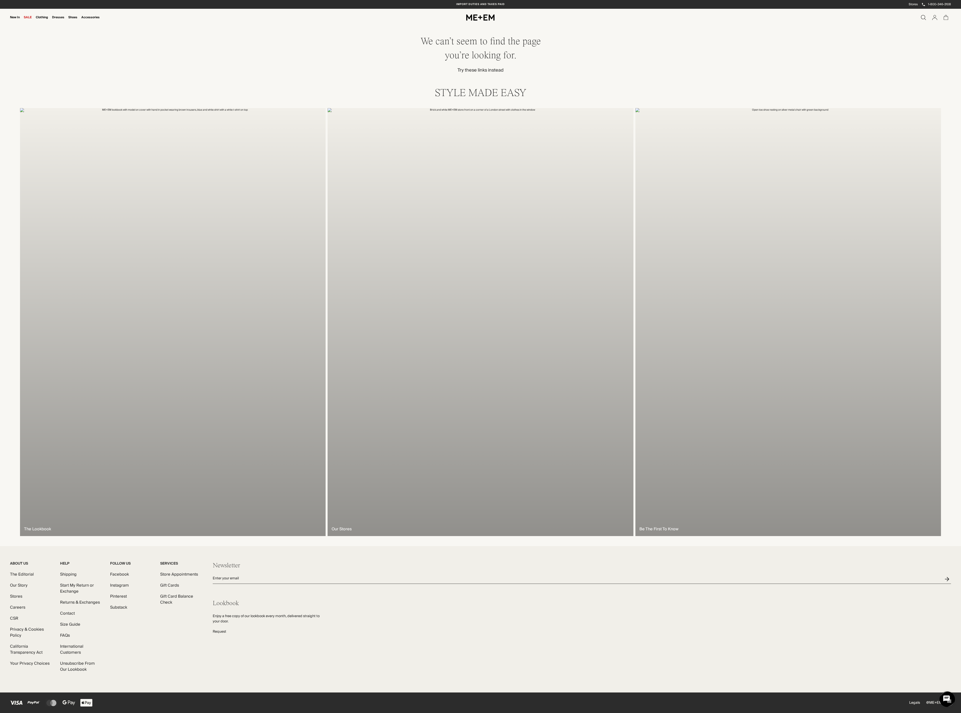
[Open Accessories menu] (90, 21)
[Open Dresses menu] (58, 21)
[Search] (923, 18)
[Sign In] (935, 18)
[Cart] (946, 18)
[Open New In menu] (15, 21)
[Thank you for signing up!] (948, 579)
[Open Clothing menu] (42, 21)
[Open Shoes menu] (72, 21)
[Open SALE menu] (27, 21)
